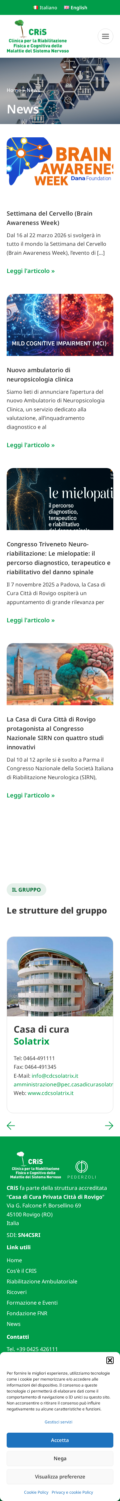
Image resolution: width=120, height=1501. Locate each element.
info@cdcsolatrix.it (55, 1075)
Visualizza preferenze (60, 1476)
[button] (110, 1360)
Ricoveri (17, 1292)
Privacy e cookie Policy (72, 1492)
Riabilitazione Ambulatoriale (42, 1281)
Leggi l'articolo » (31, 270)
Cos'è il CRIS (22, 1270)
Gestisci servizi (58, 1422)
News (14, 1324)
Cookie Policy (36, 1492)
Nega (60, 1458)
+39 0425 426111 (37, 1349)
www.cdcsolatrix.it (51, 1093)
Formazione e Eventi (32, 1302)
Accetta (60, 1440)
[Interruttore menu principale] (105, 36)
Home (14, 1260)
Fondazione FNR (27, 1313)
